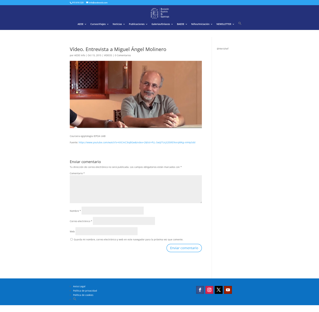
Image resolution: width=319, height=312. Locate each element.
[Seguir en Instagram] (209, 290)
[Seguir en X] (219, 290)
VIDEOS (108, 55)
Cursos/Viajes (98, 24)
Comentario (77, 173)
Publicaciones (137, 24)
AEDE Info (79, 55)
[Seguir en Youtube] (228, 290)
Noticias (117, 24)
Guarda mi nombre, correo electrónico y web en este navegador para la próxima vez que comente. (128, 239)
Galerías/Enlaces (161, 24)
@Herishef (222, 48)
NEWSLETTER (223, 24)
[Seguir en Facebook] (200, 290)
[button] (240, 26)
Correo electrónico (81, 221)
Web (72, 231)
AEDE (80, 24)
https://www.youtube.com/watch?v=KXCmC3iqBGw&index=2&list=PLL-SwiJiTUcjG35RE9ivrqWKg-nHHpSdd (137, 142)
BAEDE (180, 24)
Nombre (75, 210)
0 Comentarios (123, 55)
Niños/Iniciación (200, 24)
